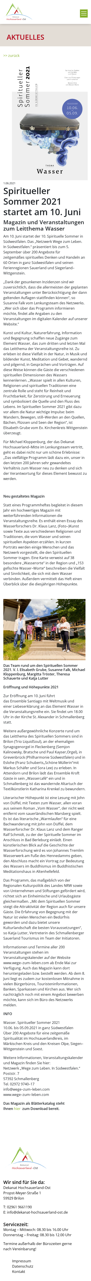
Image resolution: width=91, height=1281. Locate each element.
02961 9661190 (19, 1207)
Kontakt (18, 1271)
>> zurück (11, 55)
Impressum (21, 1261)
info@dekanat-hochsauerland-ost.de (37, 1212)
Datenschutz (22, 1266)
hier (18, 1108)
